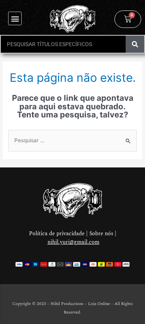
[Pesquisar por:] (72, 140)
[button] (15, 18)
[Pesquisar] (135, 44)
